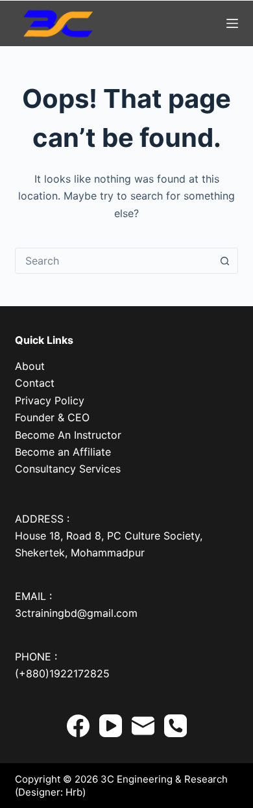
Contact (34, 382)
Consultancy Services (68, 468)
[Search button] (225, 260)
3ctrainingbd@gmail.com (76, 612)
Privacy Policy (49, 400)
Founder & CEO (52, 417)
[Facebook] (78, 725)
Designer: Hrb (50, 792)
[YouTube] (110, 725)
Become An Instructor (68, 434)
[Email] (143, 725)
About (30, 365)
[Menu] (232, 23)
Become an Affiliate (63, 451)
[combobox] (114, 261)
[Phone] (175, 725)
